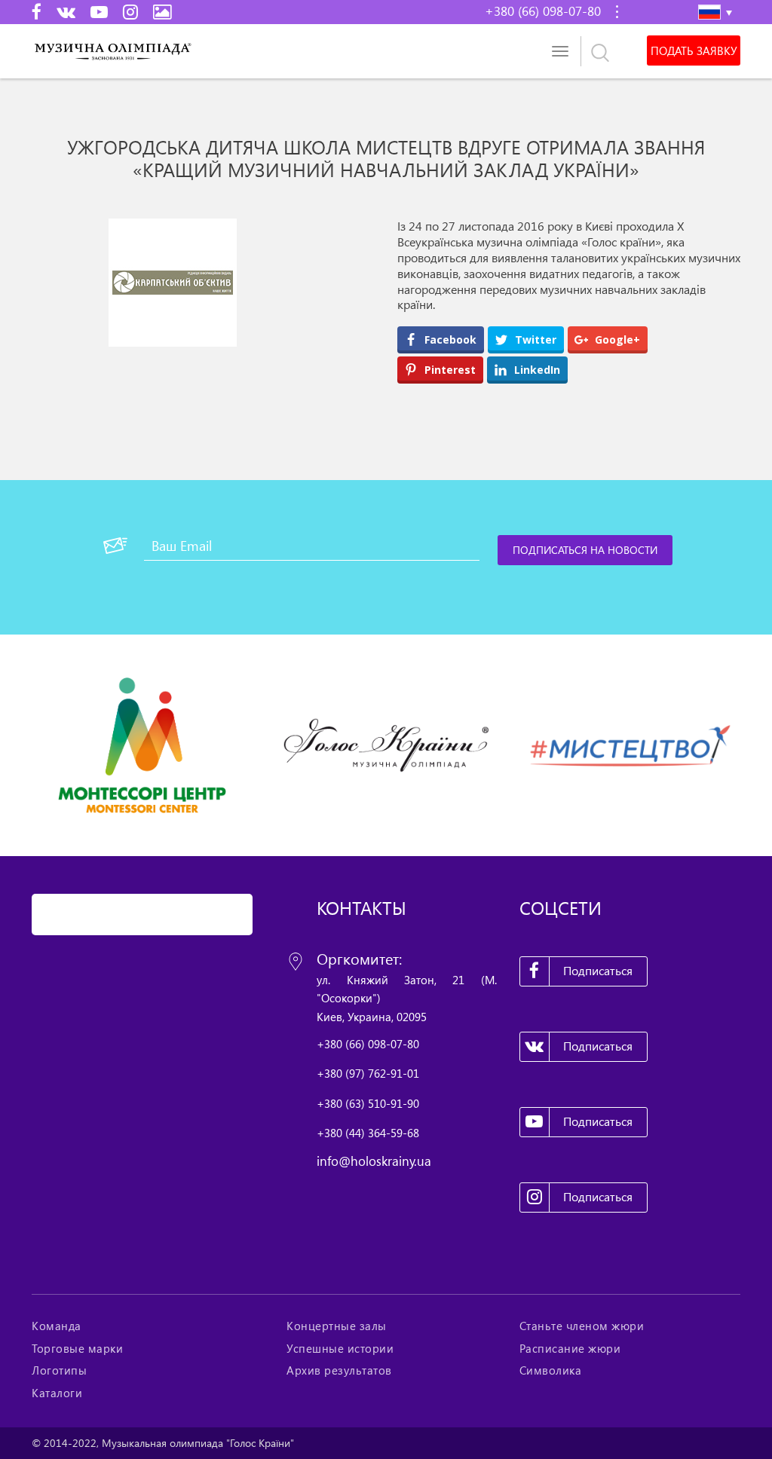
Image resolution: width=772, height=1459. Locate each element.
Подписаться (598, 970)
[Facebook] (36, 11)
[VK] (66, 11)
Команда (56, 1325)
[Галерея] (162, 11)
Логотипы (59, 1370)
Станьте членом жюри (582, 1325)
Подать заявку (694, 50)
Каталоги (57, 1392)
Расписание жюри (570, 1348)
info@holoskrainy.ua (374, 1161)
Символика (550, 1370)
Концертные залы (336, 1325)
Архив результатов (339, 1370)
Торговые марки (77, 1348)
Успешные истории (340, 1348)
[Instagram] (130, 11)
